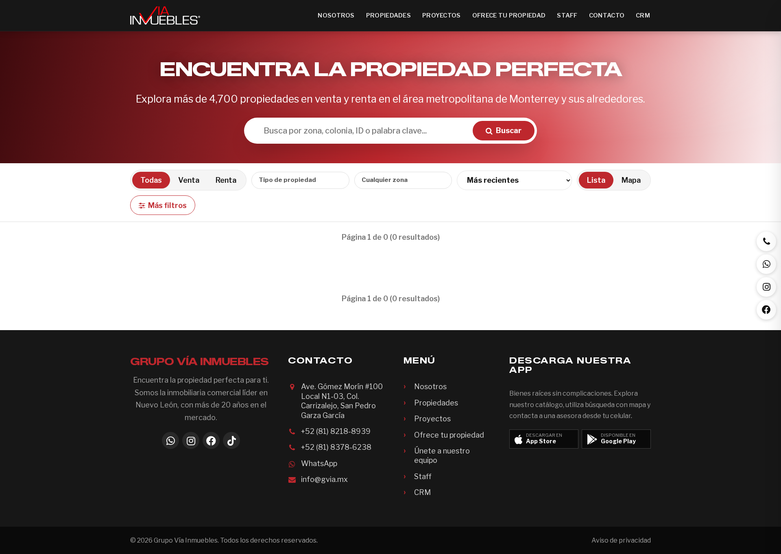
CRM (643, 15)
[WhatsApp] (170, 440)
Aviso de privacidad (621, 540)
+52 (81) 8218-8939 (336, 431)
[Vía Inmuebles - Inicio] (165, 15)
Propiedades (388, 15)
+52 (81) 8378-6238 (336, 447)
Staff (567, 15)
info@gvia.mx (324, 479)
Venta (188, 180)
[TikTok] (231, 440)
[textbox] (294, 180)
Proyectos (441, 15)
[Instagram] (190, 440)
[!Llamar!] (766, 241)
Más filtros (167, 205)
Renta (226, 180)
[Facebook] (211, 440)
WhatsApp (319, 463)
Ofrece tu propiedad (509, 15)
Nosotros (336, 15)
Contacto (606, 15)
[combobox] (300, 180)
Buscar (508, 130)
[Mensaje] (766, 264)
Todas (151, 180)
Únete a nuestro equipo (442, 455)
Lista (596, 180)
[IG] (766, 287)
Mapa (631, 180)
